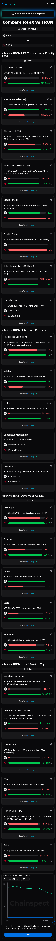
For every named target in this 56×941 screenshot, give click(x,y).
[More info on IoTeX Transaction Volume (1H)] (51, 179)
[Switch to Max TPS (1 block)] (48, 99)
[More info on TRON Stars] (51, 618)
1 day (29, 669)
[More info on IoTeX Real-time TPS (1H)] (51, 78)
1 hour (29, 60)
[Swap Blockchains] (28, 40)
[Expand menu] (52, 4)
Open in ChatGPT (29, 29)
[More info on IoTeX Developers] (51, 518)
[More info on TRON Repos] (51, 587)
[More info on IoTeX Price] (51, 856)
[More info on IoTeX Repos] (51, 581)
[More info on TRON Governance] (19, 482)
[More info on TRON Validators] (51, 387)
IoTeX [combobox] (8, 35)
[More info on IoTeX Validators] (51, 382)
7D (24, 879)
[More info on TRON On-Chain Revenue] (51, 694)
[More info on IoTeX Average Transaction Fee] (51, 723)
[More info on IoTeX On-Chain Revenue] (51, 689)
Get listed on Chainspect (30, 13)
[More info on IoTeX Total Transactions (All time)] (51, 279)
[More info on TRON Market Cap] (51, 763)
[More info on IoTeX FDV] (51, 789)
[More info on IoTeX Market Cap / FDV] (51, 824)
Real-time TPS (10, 879)
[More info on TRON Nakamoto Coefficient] (51, 355)
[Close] (53, 922)
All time (29, 500)
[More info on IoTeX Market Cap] (51, 758)
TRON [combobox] (9, 45)
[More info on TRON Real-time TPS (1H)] (51, 83)
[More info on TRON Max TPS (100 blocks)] (51, 115)
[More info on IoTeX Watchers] (51, 645)
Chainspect (9, 4)
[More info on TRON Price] (51, 861)
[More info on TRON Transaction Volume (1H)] (51, 184)
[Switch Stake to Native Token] (48, 403)
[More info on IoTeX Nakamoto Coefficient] (51, 350)
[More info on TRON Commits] (51, 555)
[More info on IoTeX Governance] (19, 476)
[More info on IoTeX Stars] (51, 613)
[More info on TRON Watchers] (51, 650)
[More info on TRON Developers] (51, 523)
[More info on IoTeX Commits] (51, 550)
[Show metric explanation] (51, 67)
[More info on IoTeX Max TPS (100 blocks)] (51, 110)
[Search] (48, 4)
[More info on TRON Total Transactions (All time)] (51, 284)
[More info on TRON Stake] (51, 419)
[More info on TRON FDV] (51, 795)
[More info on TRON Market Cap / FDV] (51, 829)
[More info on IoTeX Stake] (51, 413)
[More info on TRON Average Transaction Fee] (51, 729)
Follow (28, 934)
